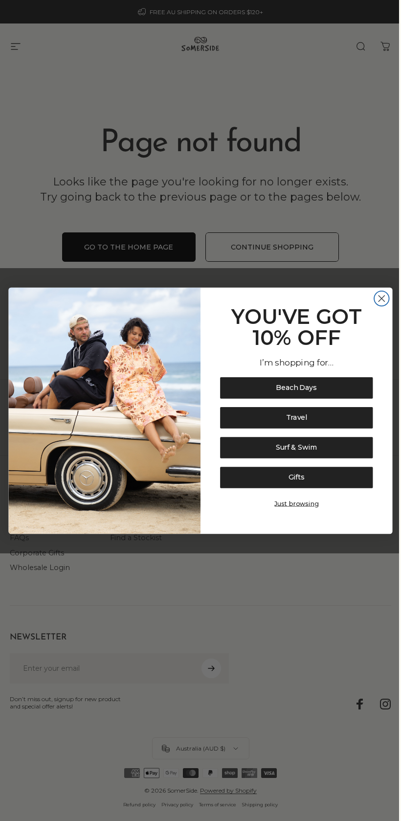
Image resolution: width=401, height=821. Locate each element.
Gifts (297, 477)
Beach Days (296, 388)
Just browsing (296, 503)
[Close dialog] (381, 298)
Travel (296, 417)
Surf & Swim (296, 447)
